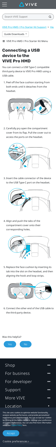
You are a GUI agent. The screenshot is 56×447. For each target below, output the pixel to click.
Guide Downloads (14, 34)
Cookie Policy (16, 425)
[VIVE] (28, 4)
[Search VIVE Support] (49, 17)
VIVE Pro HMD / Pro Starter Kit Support (24, 27)
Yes (10, 344)
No (25, 344)
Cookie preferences (15, 441)
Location (13, 406)
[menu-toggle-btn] (4, 4)
